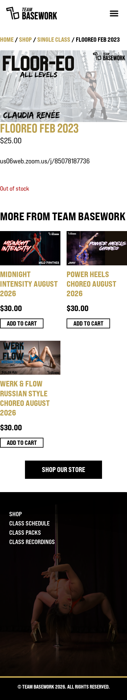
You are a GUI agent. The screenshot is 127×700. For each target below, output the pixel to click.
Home (7, 39)
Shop (25, 39)
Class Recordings (32, 542)
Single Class (53, 39)
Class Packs (25, 532)
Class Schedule (29, 523)
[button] (114, 13)
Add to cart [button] (22, 323)
